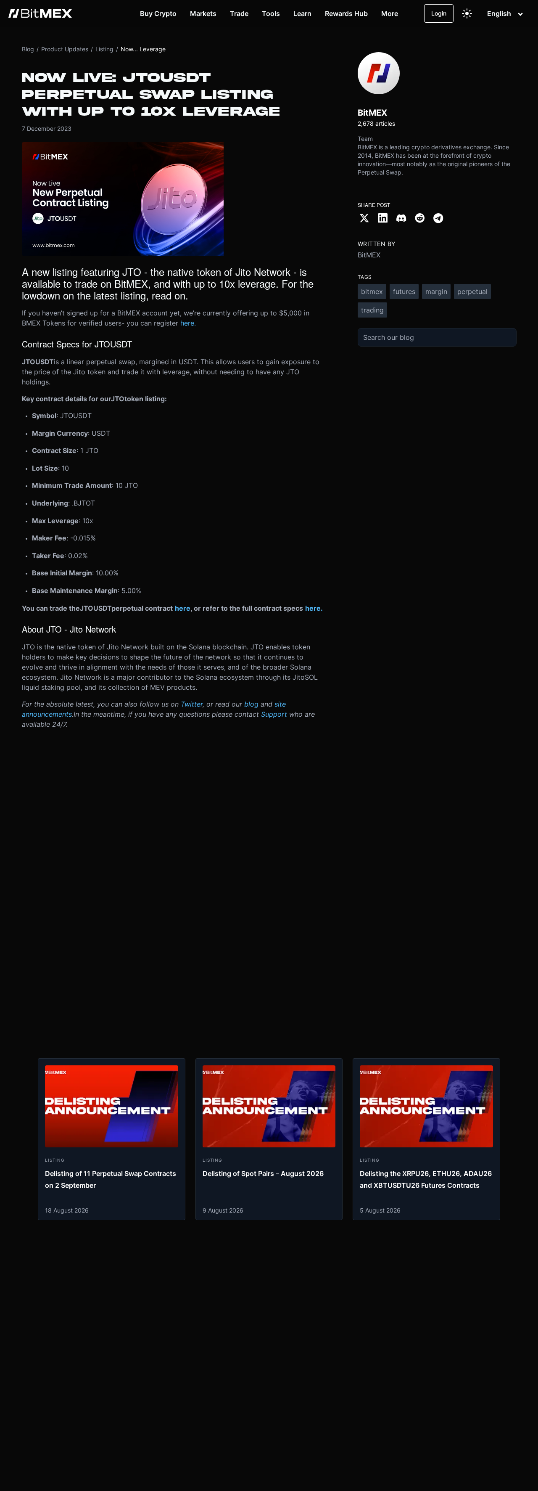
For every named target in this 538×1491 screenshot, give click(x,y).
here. (188, 323)
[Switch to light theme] (467, 13)
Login (438, 13)
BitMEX (369, 255)
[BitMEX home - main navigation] (40, 13)
